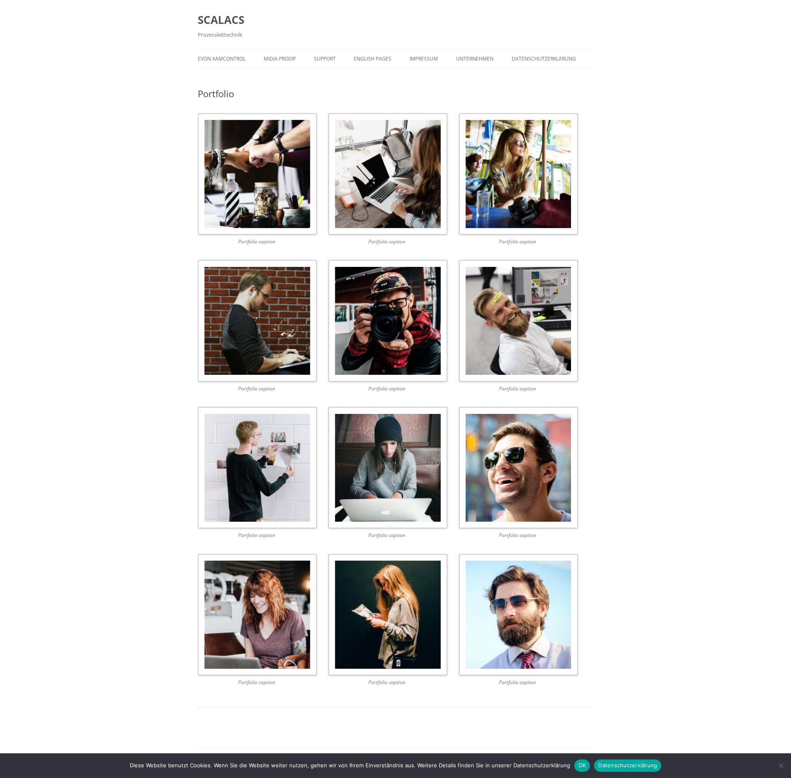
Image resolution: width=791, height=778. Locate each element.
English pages (372, 58)
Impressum (424, 58)
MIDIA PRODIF (280, 58)
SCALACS (221, 19)
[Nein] (781, 766)
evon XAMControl (222, 58)
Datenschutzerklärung (544, 58)
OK (582, 765)
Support (325, 58)
